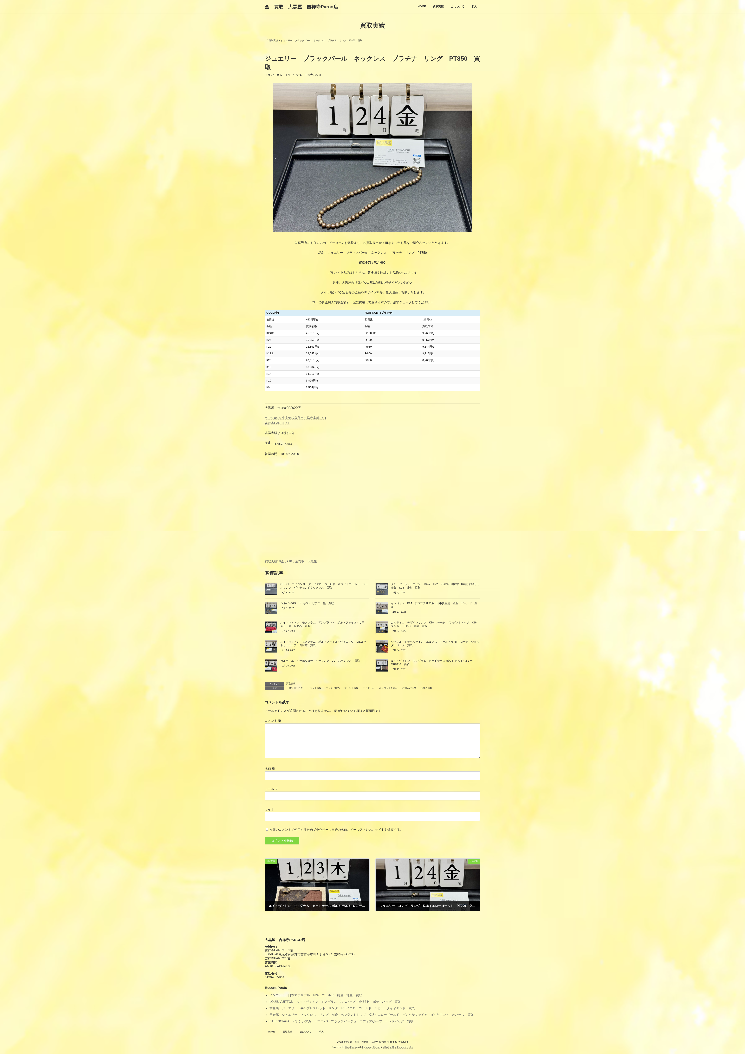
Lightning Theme (371, 1047)
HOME (271, 1031)
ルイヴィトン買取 (388, 688)
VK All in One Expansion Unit (398, 1047)
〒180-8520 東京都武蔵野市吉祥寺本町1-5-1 (295, 418)
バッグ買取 (315, 688)
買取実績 (271, 561)
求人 (321, 1031)
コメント (273, 720)
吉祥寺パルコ (409, 688)
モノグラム (368, 688)
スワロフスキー (297, 688)
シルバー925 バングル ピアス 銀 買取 (307, 603)
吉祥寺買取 (426, 688)
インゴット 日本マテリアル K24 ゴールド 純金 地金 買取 (315, 995)
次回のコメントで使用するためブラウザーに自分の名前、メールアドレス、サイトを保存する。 (336, 829)
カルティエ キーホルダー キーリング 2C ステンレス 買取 (320, 660)
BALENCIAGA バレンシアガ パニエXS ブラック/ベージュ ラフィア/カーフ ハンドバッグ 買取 (341, 1021)
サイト (269, 809)
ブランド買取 (351, 688)
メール (271, 789)
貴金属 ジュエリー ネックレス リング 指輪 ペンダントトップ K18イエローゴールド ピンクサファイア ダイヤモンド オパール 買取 (371, 1014)
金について (305, 1031)
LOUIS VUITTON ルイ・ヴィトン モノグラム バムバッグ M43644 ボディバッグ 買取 (335, 1001)
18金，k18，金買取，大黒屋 (297, 561)
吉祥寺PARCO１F (277, 423)
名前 (270, 768)
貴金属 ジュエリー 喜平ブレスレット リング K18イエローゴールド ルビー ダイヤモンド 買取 (342, 1008)
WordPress (351, 1047)
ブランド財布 (333, 688)
